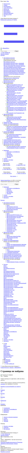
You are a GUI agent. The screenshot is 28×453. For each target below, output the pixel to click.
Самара (5, 5)
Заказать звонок (5, 54)
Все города (13, 176)
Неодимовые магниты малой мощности (14, 70)
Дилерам (9, 157)
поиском (3, 384)
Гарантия (6, 427)
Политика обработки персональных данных (11, 443)
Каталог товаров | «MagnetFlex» (13, 367)
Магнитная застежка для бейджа (12, 324)
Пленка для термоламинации (11, 307)
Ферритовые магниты (9, 80)
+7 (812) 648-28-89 (21, 169)
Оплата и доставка (8, 159)
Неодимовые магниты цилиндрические (14, 69)
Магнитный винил (8, 279)
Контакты (6, 161)
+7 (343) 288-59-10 (7, 169)
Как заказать (10, 155)
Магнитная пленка (8, 299)
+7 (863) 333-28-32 (21, 173)
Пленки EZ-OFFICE (9, 314)
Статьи (5, 158)
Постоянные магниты (9, 271)
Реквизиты (9, 154)
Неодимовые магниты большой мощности (14, 72)
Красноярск (7, 10)
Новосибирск (7, 11)
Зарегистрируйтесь (5, 180)
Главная (3, 367)
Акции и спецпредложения (11, 417)
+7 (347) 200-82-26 (5, 52)
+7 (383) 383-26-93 (7, 173)
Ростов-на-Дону (8, 14)
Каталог (3, 200)
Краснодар (6, 9)
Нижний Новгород (8, 13)
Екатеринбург (7, 6)
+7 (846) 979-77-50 (20, 165)
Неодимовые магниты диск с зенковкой (14, 64)
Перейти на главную (15, 386)
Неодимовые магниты (9, 61)
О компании (7, 408)
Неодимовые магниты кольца (13, 67)
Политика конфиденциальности (9, 442)
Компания (6, 150)
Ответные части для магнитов (11, 78)
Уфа (8, 1)
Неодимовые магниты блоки (11, 68)
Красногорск (7, 3)
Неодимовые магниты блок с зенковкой (14, 63)
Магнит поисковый (9, 66)
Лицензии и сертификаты (13, 151)
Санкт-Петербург (8, 7)
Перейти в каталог (5, 386)
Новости (9, 153)
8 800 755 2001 (6, 165)
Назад (8, 205)
